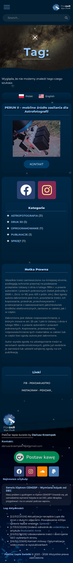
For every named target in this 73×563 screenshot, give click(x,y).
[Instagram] (47, 190)
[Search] (66, 18)
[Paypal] (54, 471)
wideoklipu (59, 527)
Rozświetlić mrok (31, 530)
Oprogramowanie (25, 228)
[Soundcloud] (42, 471)
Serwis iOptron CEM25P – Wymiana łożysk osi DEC (36, 489)
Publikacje (19, 234)
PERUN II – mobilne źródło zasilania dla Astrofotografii (36, 109)
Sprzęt (16, 241)
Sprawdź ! (45, 523)
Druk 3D (17, 222)
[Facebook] (26, 190)
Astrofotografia (24, 215)
